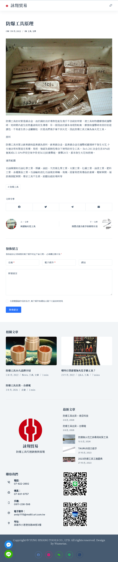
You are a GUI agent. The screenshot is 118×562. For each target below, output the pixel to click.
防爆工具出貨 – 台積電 (18, 385)
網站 (83, 262)
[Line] (69, 554)
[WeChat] (59, 554)
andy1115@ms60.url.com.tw (29, 514)
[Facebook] (19, 207)
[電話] (79, 554)
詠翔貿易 (19, 5)
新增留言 (12, 273)
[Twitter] (46, 207)
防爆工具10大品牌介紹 (18, 370)
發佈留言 (13, 309)
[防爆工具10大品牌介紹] (31, 351)
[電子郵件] (98, 207)
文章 (34, 31)
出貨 (23, 389)
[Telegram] (72, 207)
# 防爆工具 (13, 186)
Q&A (80, 374)
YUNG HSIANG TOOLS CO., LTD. (49, 540)
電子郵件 (50, 262)
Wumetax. (60, 543)
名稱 (11, 262)
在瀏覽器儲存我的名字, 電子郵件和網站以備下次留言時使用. (36, 301)
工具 (29, 31)
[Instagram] (48, 554)
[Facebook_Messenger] (8, 544)
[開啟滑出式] (110, 5)
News (25, 374)
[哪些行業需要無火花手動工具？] (86, 351)
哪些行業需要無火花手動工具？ (78, 370)
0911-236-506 (22, 504)
